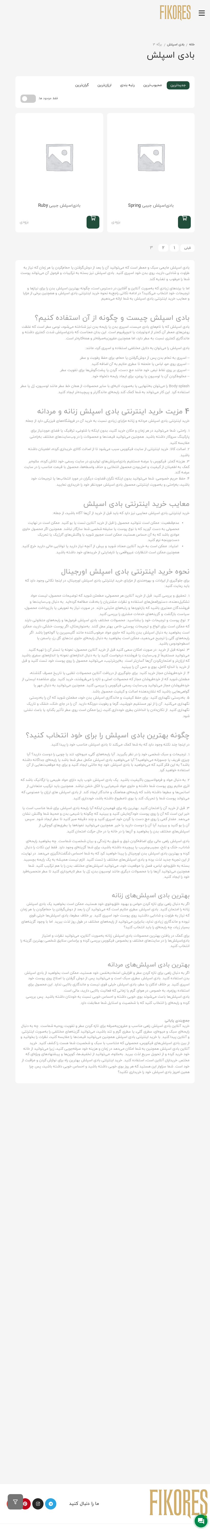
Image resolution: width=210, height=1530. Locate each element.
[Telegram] (50, 1503)
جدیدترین (178, 85)
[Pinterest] (25, 1503)
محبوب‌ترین (152, 85)
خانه (192, 44)
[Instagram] (38, 1503)
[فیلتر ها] (15, 1501)
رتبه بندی (127, 85)
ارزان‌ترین (104, 85)
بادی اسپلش (175, 44)
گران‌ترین (82, 85)
